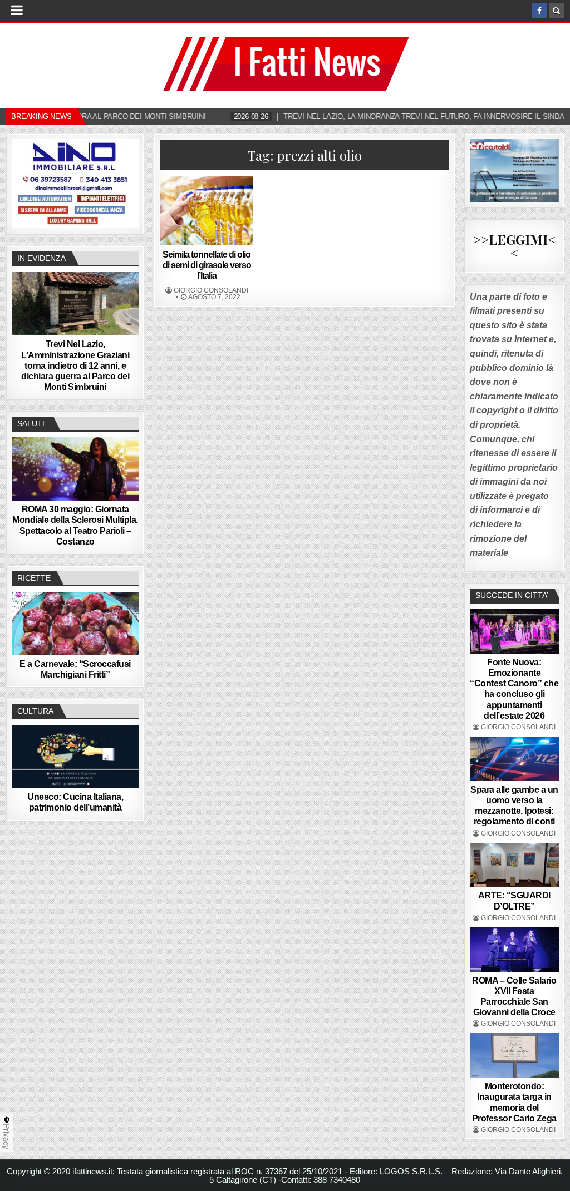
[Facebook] (539, 10)
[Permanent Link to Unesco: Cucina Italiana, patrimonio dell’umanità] (75, 756)
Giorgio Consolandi (211, 290)
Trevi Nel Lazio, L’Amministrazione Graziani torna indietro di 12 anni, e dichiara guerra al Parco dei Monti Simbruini (75, 365)
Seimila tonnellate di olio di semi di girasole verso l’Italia (207, 265)
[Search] (556, 10)
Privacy (6, 1136)
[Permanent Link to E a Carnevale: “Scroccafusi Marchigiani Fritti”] (75, 623)
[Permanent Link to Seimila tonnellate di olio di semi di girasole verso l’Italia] (206, 210)
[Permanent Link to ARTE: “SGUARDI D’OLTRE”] (514, 865)
